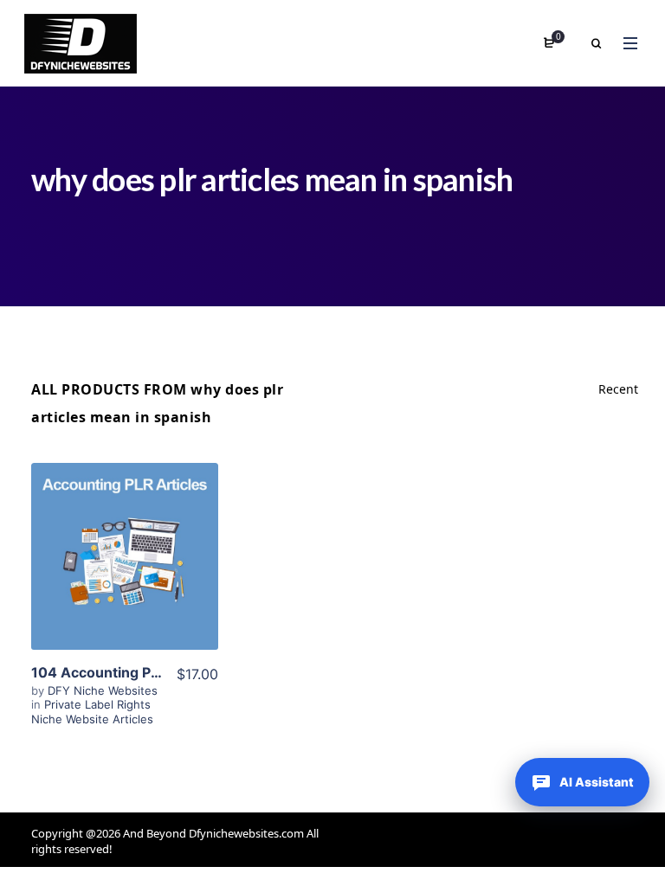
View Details (124, 562)
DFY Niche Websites (103, 690)
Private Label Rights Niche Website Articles (92, 711)
